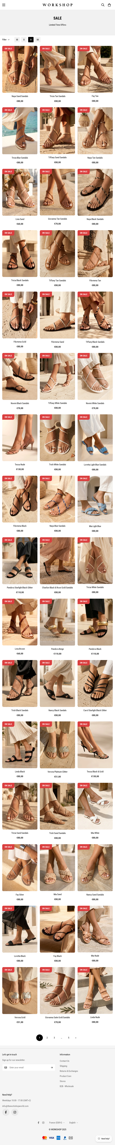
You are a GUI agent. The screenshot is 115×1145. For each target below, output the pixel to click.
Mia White (95, 833)
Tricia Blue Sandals (20, 157)
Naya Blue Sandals (57, 526)
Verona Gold (20, 1017)
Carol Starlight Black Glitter (95, 710)
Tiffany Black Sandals (95, 342)
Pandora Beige (57, 649)
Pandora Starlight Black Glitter (20, 587)
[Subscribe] (52, 1067)
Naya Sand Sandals (20, 96)
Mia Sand (58, 894)
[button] (109, 4)
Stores (63, 1081)
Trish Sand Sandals (57, 833)
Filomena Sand (57, 342)
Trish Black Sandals (19, 710)
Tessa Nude (20, 464)
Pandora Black (95, 649)
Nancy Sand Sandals (95, 894)
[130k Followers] (14, 1112)
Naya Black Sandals (95, 219)
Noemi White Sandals (95, 403)
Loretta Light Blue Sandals (95, 464)
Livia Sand (20, 219)
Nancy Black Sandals (57, 710)
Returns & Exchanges (69, 1071)
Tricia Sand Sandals (19, 833)
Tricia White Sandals (95, 587)
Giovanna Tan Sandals (57, 219)
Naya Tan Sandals (95, 157)
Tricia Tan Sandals (57, 96)
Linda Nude (95, 1017)
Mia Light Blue (95, 526)
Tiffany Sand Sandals (57, 157)
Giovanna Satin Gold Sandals (57, 1017)
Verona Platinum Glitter (58, 771)
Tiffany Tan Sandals (57, 280)
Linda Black (20, 771)
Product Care (65, 1076)
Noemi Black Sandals (20, 403)
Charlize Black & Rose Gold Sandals (57, 587)
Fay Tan (95, 96)
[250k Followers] (5, 1112)
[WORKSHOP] (57, 5)
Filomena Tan (95, 280)
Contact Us (64, 1061)
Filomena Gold (20, 341)
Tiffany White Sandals (57, 403)
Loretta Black (20, 956)
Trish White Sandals (57, 464)
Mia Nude (95, 955)
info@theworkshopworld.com (15, 1106)
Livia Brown (20, 649)
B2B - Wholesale (67, 1086)
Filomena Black (20, 526)
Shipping (63, 1066)
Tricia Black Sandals (20, 280)
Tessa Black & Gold (95, 771)
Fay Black (57, 956)
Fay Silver (20, 894)
